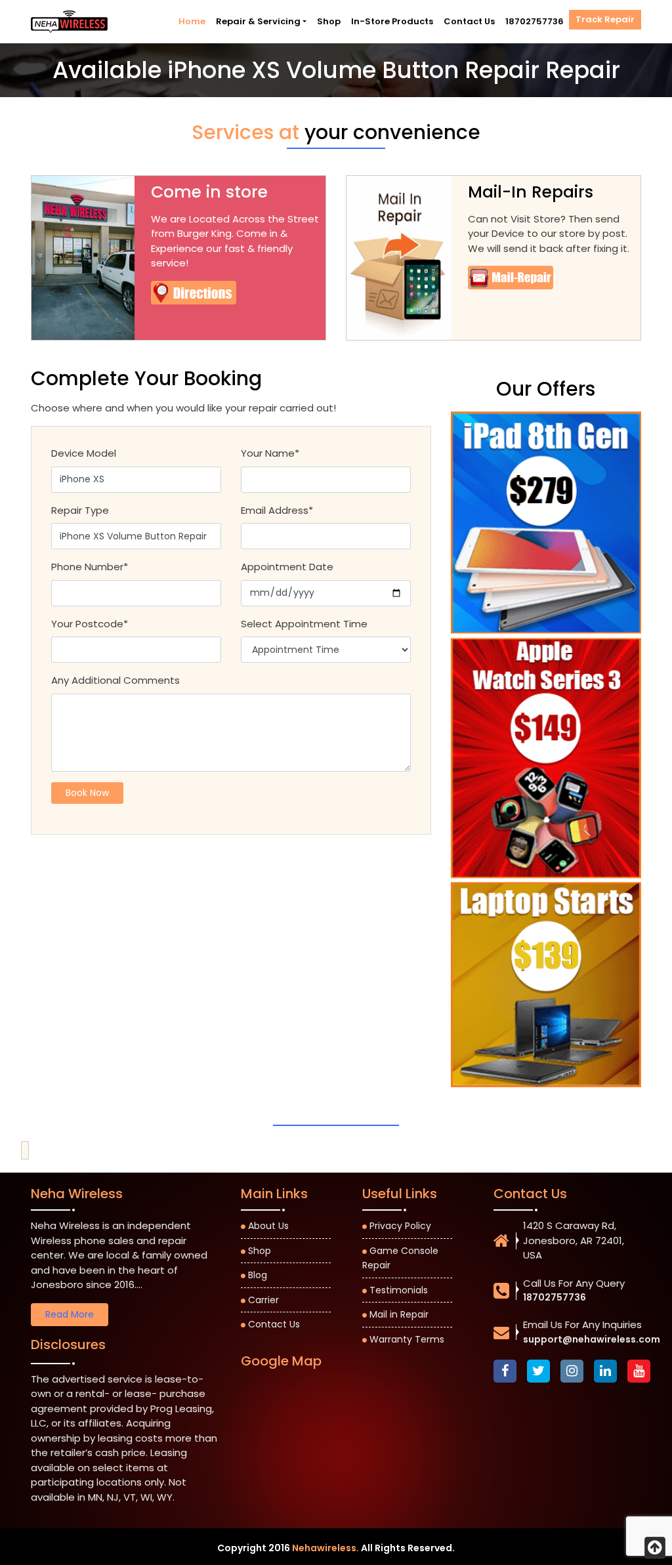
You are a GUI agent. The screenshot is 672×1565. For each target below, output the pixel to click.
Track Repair (605, 19)
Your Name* (270, 453)
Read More (69, 1314)
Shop (329, 21)
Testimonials (398, 1290)
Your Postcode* (89, 624)
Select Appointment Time (304, 624)
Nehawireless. (325, 1548)
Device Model (83, 453)
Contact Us (469, 21)
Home (191, 21)
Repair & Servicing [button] (258, 21)
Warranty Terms (406, 1339)
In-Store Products (392, 21)
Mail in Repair (399, 1314)
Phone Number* (89, 567)
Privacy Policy (400, 1225)
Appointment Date (287, 567)
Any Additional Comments (115, 680)
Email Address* (277, 510)
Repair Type (80, 510)
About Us (268, 1225)
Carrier (263, 1299)
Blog (257, 1275)
